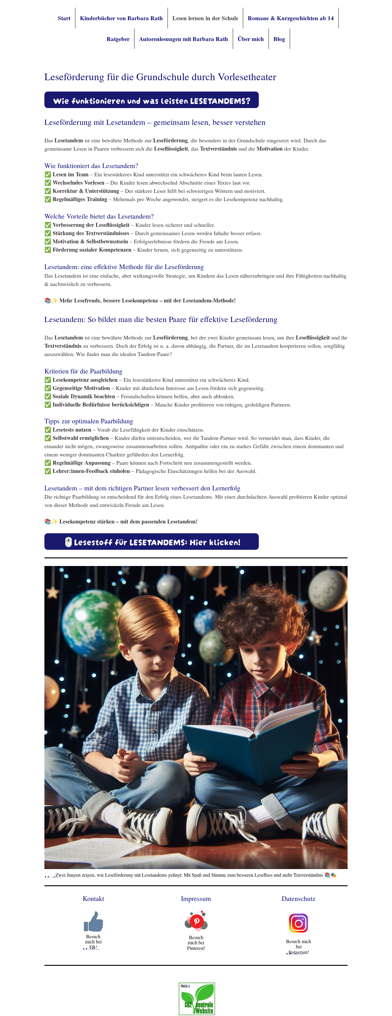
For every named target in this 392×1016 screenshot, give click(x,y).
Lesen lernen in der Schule (205, 18)
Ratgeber (118, 39)
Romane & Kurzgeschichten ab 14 (291, 18)
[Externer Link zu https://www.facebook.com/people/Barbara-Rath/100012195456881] (93, 930)
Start (64, 18)
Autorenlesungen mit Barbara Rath (183, 39)
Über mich (251, 39)
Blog (279, 39)
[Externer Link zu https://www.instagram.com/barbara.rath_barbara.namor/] (298, 933)
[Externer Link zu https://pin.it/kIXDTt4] (196, 929)
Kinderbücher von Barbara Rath (121, 18)
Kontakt (93, 898)
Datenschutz (298, 898)
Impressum (196, 898)
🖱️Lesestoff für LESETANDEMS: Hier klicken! (151, 541)
